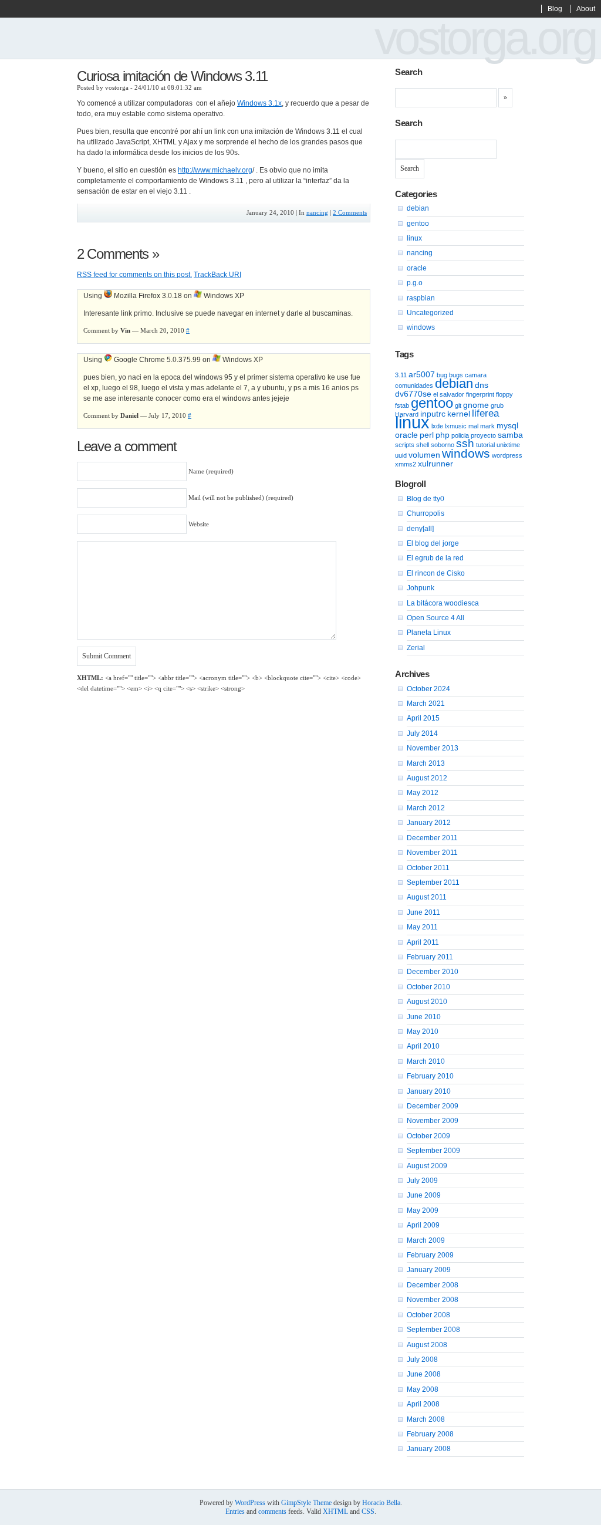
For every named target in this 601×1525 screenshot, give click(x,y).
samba (510, 434)
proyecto (483, 435)
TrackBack (217, 274)
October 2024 (428, 689)
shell (422, 444)
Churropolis (425, 513)
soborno (442, 444)
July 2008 (422, 1359)
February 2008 (430, 1434)
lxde (437, 426)
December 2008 (432, 1285)
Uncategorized (430, 313)
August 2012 (427, 778)
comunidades (414, 385)
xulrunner (435, 463)
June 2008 (424, 1374)
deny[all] (420, 529)
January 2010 (429, 1091)
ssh (465, 443)
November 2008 (432, 1300)
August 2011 (427, 897)
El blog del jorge (433, 543)
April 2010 (423, 1046)
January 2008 (429, 1449)
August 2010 (427, 1001)
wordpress (507, 455)
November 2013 (432, 748)
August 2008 (427, 1345)
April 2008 (423, 1404)
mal (473, 426)
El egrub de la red (435, 558)
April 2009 (423, 1225)
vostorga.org (484, 38)
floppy (504, 394)
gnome (476, 405)
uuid (401, 455)
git (458, 405)
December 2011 (432, 838)
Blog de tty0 (425, 499)
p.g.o (415, 283)
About (585, 9)
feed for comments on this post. (134, 274)
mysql (507, 425)
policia (460, 435)
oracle (417, 268)
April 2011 (423, 942)
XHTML (335, 1511)
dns (481, 385)
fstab (402, 405)
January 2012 (429, 823)
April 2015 (423, 718)
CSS (368, 1511)
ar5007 (421, 374)
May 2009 (422, 1210)
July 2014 (422, 733)
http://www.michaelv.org (215, 170)
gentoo (418, 223)
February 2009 (430, 1255)
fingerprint (480, 394)
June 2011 (423, 912)
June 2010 (424, 1017)
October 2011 (428, 868)
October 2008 (428, 1315)
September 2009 (433, 1151)
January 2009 (429, 1270)
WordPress (250, 1503)
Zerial (416, 648)
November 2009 (432, 1121)
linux (414, 238)
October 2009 (428, 1136)
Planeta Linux (429, 632)
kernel (458, 413)
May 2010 (422, 1031)
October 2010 (428, 987)
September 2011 (433, 882)
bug (442, 374)
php (442, 434)
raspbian (421, 298)
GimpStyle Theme (306, 1503)
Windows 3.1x (259, 103)
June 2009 (424, 1195)
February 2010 (430, 1076)
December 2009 (432, 1106)
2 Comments (350, 212)
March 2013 (426, 763)
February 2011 (430, 957)
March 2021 (426, 703)
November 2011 (432, 852)
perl (427, 434)
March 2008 (426, 1419)
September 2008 (433, 1330)
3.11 (401, 374)
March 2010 (426, 1061)
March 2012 (426, 808)
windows (421, 327)
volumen (424, 454)
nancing (317, 212)
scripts (404, 444)
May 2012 (422, 793)
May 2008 (422, 1389)
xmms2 (405, 464)
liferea (485, 413)
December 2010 (432, 972)
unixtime (508, 444)
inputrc (432, 413)
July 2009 (422, 1180)
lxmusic (456, 426)
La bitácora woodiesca (443, 603)
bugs (456, 374)
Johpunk (420, 588)
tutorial (485, 444)
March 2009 (426, 1240)
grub (497, 405)
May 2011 (422, 927)
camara (476, 374)
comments (272, 1511)
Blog (555, 9)
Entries (235, 1511)
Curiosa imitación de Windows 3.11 (172, 76)
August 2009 (427, 1166)
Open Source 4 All (435, 618)
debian (418, 208)
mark (487, 426)
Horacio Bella (381, 1503)
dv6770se (413, 393)
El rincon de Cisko (436, 573)
